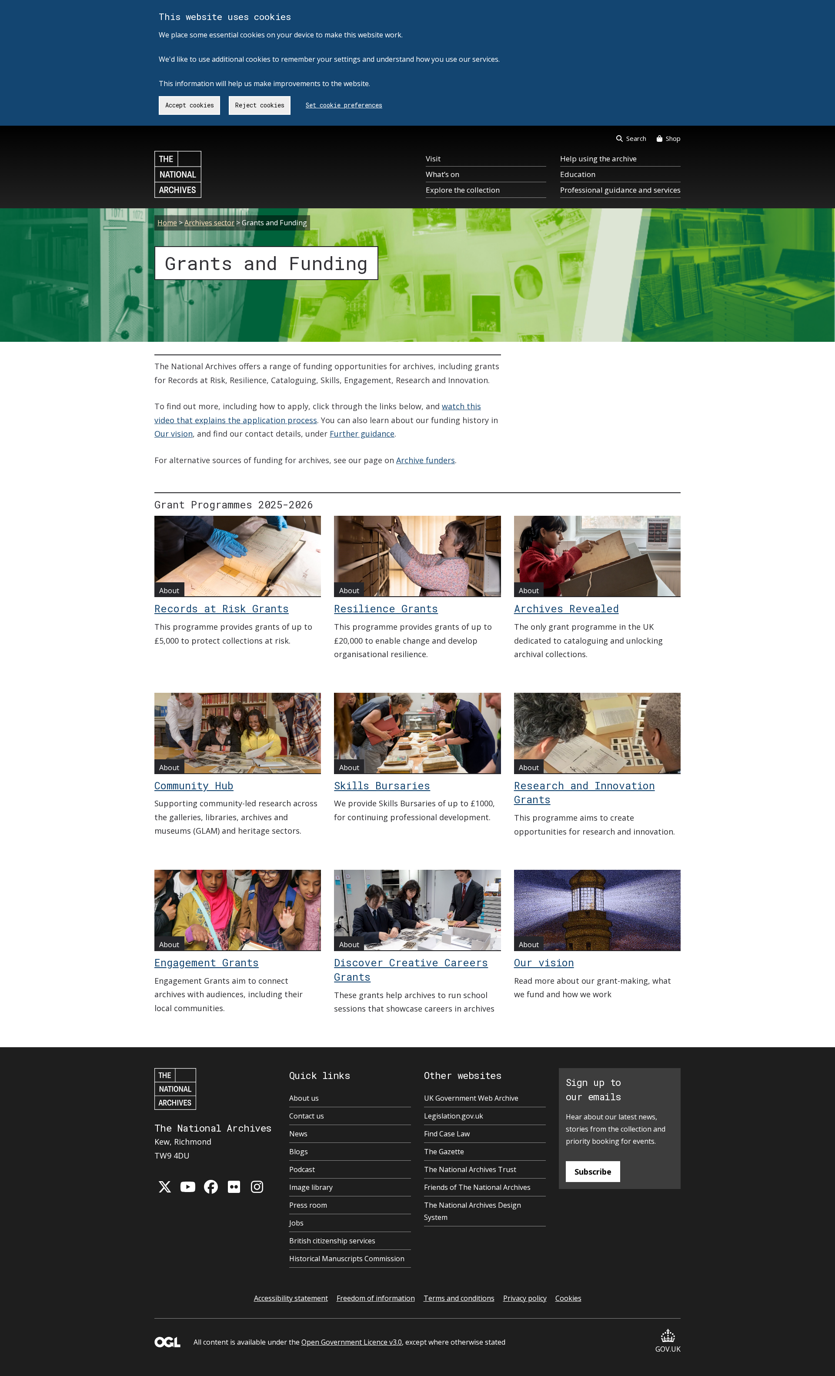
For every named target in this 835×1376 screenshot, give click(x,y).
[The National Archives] (177, 174)
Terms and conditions (459, 1298)
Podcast (302, 1169)
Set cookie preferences (344, 105)
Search (636, 138)
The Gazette (444, 1151)
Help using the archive (598, 159)
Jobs (296, 1223)
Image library (311, 1187)
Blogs (298, 1151)
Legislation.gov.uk (453, 1116)
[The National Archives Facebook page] (210, 1186)
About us (304, 1098)
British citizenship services (332, 1241)
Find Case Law (447, 1134)
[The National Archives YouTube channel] (187, 1186)
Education (577, 174)
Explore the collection (463, 190)
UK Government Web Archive (471, 1098)
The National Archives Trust (470, 1169)
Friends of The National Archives (477, 1187)
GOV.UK (668, 1349)
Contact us (306, 1116)
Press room (308, 1205)
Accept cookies (189, 105)
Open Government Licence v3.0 (351, 1342)
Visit (433, 159)
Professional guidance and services (620, 190)
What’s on (442, 174)
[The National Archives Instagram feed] (257, 1186)
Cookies (568, 1298)
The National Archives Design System (472, 1211)
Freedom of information (376, 1298)
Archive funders (425, 460)
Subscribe (592, 1171)
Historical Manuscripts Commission (346, 1258)
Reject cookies (259, 105)
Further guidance (362, 433)
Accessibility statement (291, 1298)
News (298, 1134)
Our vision (173, 433)
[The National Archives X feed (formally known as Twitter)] (164, 1186)
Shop (673, 138)
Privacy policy (525, 1298)
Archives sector (209, 222)
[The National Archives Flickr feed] (234, 1186)
